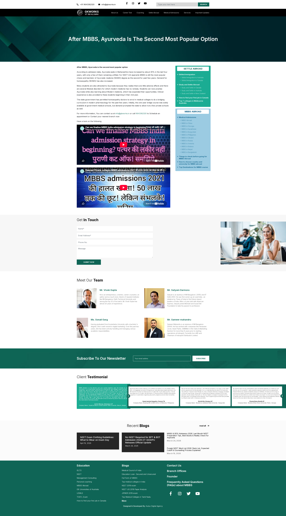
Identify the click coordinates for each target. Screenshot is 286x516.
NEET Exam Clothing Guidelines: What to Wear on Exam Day (97, 438)
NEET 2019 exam (129, 486)
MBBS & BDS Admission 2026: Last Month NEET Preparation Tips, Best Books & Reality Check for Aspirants (188, 435)
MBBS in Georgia (188, 126)
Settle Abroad (154, 13)
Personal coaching (84, 482)
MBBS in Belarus (187, 146)
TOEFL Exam (82, 497)
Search (203, 4)
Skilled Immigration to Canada (192, 80)
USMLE (80, 493)
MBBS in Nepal (187, 149)
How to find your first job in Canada (193, 98)
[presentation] (128, 396)
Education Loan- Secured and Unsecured (139, 474)
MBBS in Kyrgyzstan (189, 132)
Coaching (140, 13)
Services (187, 13)
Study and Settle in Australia (192, 90)
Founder (172, 476)
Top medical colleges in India (133, 482)
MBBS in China (187, 123)
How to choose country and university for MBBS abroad (190, 163)
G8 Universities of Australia (88, 489)
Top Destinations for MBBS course (193, 167)
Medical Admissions (171, 13)
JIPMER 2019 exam (130, 493)
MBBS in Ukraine (188, 138)
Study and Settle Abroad (189, 85)
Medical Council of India (131, 470)
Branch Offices (176, 471)
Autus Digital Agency (154, 506)
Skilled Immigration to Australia (192, 77)
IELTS (79, 470)
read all (202, 426)
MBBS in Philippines (189, 135)
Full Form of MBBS (129, 478)
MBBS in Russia (187, 141)
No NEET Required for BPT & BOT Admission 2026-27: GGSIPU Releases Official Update (142, 440)
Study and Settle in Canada (191, 88)
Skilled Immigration (187, 74)
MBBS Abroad (187, 120)
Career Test (127, 13)
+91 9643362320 (87, 4)
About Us (114, 13)
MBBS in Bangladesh (189, 152)
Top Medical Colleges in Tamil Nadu (136, 497)
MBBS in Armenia (188, 143)
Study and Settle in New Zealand (193, 93)
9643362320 (141, 113)
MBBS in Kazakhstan (189, 129)
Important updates (202, 13)
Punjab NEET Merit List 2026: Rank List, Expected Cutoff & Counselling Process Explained (188, 449)
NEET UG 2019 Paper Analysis (134, 489)
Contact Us (174, 465)
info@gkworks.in (108, 4)
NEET (79, 474)
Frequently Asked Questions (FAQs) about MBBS (185, 483)
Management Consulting (86, 478)
